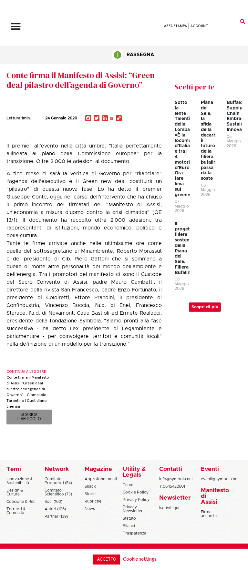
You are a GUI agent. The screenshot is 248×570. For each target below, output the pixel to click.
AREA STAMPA (175, 26)
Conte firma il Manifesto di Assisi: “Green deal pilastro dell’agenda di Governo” (80, 80)
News (90, 509)
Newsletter (175, 498)
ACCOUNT (199, 26)
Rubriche (93, 501)
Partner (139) (56, 516)
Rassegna (140, 54)
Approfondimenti (101, 479)
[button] (16, 26)
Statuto (129, 518)
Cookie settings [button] (139, 559)
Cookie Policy (136, 492)
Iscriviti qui (169, 508)
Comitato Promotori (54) (58, 481)
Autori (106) (55, 509)
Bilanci (129, 526)
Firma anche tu (209, 514)
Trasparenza (134, 533)
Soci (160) (53, 502)
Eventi (210, 469)
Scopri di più (204, 307)
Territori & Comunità (16, 511)
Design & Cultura (14, 492)
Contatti (170, 469)
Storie (90, 494)
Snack (90, 486)
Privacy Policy (136, 500)
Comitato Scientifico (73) (58, 492)
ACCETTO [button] (106, 559)
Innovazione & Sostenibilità (19, 481)
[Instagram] (111, 118)
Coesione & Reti (21, 502)
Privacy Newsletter (133, 509)
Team (128, 485)
